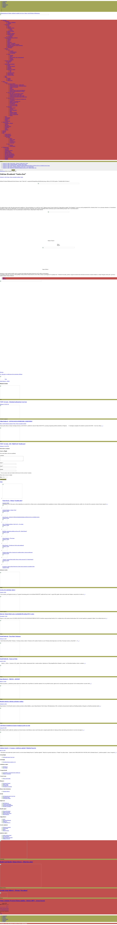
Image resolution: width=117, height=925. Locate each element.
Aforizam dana (10, 73)
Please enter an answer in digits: (6, 474)
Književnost (7, 24)
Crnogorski (4, 1)
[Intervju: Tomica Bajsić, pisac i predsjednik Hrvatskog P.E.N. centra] (10, 610)
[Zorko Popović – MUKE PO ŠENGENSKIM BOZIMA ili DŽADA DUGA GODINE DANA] (4, 515)
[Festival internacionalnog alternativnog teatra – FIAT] (3, 829)
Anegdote (9, 67)
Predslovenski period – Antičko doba (17, 84)
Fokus (8, 177)
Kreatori (8, 78)
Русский (4, 3)
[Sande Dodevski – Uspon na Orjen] (10, 655)
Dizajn (8, 41)
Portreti (11, 115)
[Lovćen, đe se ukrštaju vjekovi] (10, 586)
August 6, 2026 (3, 592)
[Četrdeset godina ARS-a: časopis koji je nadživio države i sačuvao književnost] (4, 550)
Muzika (6, 48)
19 (3, 909)
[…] (102, 425)
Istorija (6, 82)
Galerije (6, 124)
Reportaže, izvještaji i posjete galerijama (15, 45)
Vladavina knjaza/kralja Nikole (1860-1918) (18, 96)
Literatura (9, 26)
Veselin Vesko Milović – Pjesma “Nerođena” (14, 890)
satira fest (4, 278)
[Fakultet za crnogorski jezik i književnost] (11, 772)
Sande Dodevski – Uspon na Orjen (8, 658)
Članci (8, 49)
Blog (3, 133)
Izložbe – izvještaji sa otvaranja (13, 44)
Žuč (10, 70)
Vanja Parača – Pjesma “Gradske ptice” (12, 500)
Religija (6, 119)
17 (0, 909)
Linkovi (6, 159)
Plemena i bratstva (13, 112)
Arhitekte (9, 23)
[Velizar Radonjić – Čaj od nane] (4, 536)
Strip (6, 76)
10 (0, 908)
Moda (6, 77)
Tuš (10, 71)
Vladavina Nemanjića (14, 87)
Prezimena (7, 127)
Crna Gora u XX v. (11, 98)
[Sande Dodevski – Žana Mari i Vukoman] (10, 632)
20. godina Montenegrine (10, 154)
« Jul (1, 913)
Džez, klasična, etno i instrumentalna (17, 57)
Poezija (11, 30)
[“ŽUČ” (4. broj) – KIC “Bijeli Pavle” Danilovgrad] (10, 440)
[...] (107, 504)
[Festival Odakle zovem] (5, 803)
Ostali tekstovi (12, 146)
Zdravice (11, 35)
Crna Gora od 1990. (13, 105)
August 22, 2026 (5, 518)
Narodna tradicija (10, 34)
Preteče (8, 65)
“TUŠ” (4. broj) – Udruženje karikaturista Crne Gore (13, 402)
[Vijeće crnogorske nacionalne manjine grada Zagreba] (6, 783)
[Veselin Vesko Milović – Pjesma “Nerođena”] (20, 886)
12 (3, 908)
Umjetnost (4, 20)
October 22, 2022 (3, 177)
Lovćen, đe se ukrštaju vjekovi (7, 590)
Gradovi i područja (13, 113)
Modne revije (9, 80)
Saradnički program (8, 150)
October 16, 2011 (3, 703)
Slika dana (7, 125)
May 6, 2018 (2, 423)
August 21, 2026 (5, 525)
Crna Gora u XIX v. (11, 92)
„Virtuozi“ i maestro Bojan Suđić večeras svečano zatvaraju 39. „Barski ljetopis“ (17, 559)
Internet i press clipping (9, 153)
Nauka (3, 81)
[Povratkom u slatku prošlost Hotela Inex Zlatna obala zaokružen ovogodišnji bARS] (4, 564)
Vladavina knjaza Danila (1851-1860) (17, 95)
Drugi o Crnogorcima (14, 114)
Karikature (9, 68)
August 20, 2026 (5, 553)
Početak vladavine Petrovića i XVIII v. (17, 91)
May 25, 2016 (2, 750)
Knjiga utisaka (5, 4)
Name (1, 462)
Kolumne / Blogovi (11, 33)
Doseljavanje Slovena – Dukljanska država (18, 85)
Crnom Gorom (5, 122)
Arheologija (7, 118)
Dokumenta (9, 106)
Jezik (6, 116)
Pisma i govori (12, 107)
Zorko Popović (8, 134)
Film (8, 62)
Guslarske (12, 59)
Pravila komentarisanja (9, 156)
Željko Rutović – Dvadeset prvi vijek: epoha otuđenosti (13, 545)
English (3, 2)
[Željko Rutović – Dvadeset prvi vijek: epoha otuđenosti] (4, 543)
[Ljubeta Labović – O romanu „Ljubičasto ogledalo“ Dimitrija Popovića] (10, 744)
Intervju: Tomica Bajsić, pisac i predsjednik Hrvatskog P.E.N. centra (17, 614)
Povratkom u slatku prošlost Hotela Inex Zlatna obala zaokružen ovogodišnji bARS (18, 566)
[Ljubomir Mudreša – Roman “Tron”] (4, 508)
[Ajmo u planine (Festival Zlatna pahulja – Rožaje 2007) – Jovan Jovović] (3, 896)
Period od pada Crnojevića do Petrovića (17, 90)
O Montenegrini (5, 147)
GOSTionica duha (10, 72)
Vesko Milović (7, 136)
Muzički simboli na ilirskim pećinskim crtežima (11, 701)
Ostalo (21, 177)
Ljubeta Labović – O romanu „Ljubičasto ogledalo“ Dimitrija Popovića (18, 748)
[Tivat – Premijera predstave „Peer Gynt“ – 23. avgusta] (4, 522)
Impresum (4, 5)
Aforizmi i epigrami (11, 66)
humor (3, 277)
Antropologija (7, 117)
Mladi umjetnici (10, 46)
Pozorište (9, 61)
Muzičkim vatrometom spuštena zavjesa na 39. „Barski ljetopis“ (14, 531)
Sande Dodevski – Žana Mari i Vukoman (10, 636)
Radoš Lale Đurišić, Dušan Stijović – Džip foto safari (16, 862)
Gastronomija (7, 121)
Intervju (8, 32)
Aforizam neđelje (10, 75)
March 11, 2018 (3, 681)
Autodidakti (9, 47)
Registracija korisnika (9, 157)
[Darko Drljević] (6, 791)
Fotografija (9, 42)
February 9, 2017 (3, 638)
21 (5, 909)
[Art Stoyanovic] (5, 836)
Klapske (11, 58)
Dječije (11, 56)
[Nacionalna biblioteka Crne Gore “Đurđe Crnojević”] (7, 805)
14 (5, 908)
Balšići (11, 88)
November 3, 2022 (3, 616)
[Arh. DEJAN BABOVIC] (5, 766)
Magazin (4, 131)
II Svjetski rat (12, 103)
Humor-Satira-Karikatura (10, 64)
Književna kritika (10, 31)
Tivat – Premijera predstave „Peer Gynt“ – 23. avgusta (12, 524)
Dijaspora (4, 130)
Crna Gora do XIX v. (11, 83)
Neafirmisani (9, 36)
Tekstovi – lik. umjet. (11, 43)
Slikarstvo (9, 38)
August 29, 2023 (3, 727)
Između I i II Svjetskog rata (15, 101)
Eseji (8, 25)
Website (1, 469)
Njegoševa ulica (8, 126)
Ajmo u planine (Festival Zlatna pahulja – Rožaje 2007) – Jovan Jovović (22, 900)
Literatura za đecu (10, 27)
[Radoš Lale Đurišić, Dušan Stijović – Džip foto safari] (13, 858)
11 (1, 908)
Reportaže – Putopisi (9, 123)
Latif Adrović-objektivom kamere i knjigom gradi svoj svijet (15, 725)
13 (4, 908)
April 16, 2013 (3, 661)
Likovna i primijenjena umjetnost (11, 37)
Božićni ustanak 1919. (14, 102)
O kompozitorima (13, 52)
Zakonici (11, 108)
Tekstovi (9, 79)
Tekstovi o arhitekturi (11, 22)
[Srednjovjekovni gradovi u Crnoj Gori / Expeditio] (9, 762)
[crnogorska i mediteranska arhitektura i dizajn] (4, 767)
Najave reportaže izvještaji (15, 177)
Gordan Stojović (8, 135)
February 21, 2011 (3, 404)
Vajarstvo (9, 39)
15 (6, 908)
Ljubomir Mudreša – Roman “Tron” (9, 510)
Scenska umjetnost (8, 60)
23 (7, 909)
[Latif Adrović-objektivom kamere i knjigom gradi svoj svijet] (10, 722)
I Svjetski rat (12, 100)
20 (4, 909)
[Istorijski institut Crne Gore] (6, 798)
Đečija (11, 138)
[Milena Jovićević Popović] (6, 838)
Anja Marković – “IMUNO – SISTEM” (10, 679)
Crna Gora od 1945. (13, 104)
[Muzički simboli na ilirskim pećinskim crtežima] (10, 698)
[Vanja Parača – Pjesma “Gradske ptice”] (12, 498)
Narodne (11, 55)
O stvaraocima (12, 141)
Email (1, 466)
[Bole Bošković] (5, 814)
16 (7, 908)
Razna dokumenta (13, 110)
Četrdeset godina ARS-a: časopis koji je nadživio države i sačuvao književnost (17, 552)
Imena (6, 128)
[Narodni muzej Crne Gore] (8, 757)
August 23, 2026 (5, 503)
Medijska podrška (8, 152)
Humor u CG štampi (11, 69)
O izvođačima (12, 53)
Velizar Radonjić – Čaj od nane (8, 538)
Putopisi (11, 145)
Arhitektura (7, 21)
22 (6, 909)
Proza (11, 29)
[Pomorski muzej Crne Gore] (8, 796)
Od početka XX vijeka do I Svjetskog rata (18, 99)
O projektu (7, 148)
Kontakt (4, 6)
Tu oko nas (12, 142)
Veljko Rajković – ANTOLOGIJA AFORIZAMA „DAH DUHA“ (16, 421)
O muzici (11, 50)
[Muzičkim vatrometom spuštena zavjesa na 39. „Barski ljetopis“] (4, 529)
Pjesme (8, 54)
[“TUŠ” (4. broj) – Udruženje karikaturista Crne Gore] (10, 398)
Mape (11, 111)
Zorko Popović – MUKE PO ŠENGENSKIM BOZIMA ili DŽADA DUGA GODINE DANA (20, 517)
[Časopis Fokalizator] (6, 804)
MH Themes (24, 923)
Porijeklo (6, 129)
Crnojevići (12, 89)
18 (1, 909)
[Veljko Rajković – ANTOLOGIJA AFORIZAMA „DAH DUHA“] (10, 417)
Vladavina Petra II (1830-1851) (16, 94)
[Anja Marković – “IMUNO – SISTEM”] (10, 675)
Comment (2, 455)
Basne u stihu (12, 139)
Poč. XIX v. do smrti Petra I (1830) (16, 93)
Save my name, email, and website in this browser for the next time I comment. (16, 472)
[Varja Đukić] (5, 828)
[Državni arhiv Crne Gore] (6, 797)
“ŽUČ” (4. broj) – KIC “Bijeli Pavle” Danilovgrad (12, 443)
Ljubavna (11, 140)
